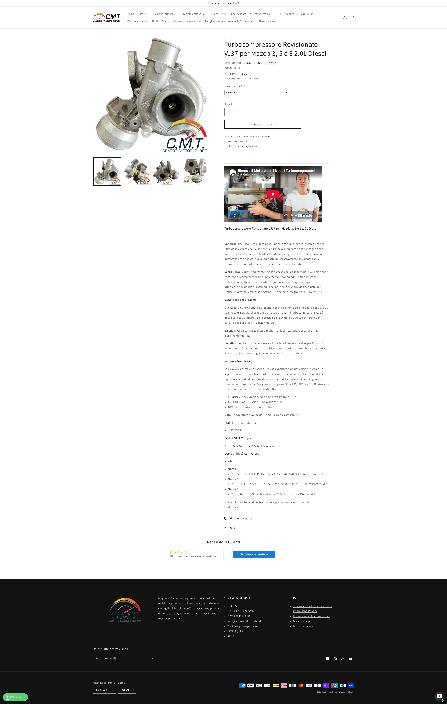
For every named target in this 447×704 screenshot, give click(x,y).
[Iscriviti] (151, 659)
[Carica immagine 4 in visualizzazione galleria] (195, 171)
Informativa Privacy (305, 611)
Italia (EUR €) (102, 689)
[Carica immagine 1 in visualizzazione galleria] (107, 171)
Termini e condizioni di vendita (312, 606)
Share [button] (231, 527)
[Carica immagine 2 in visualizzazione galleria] (136, 171)
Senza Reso (234, 78)
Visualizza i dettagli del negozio (245, 146)
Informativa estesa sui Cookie (311, 616)
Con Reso (253, 78)
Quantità (228, 103)
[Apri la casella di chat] (439, 697)
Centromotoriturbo (329, 692)
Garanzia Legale (303, 621)
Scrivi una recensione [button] (254, 554)
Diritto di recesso (303, 626)
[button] (144, 13)
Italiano (125, 689)
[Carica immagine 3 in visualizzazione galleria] (166, 171)
